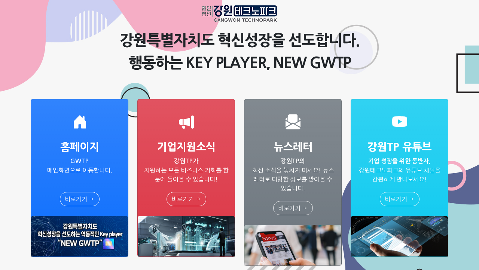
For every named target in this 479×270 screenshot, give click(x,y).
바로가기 (77, 199)
